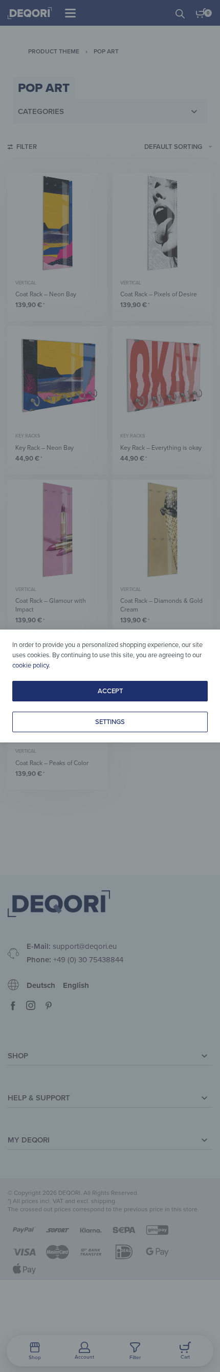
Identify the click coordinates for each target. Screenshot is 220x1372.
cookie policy (30, 665)
